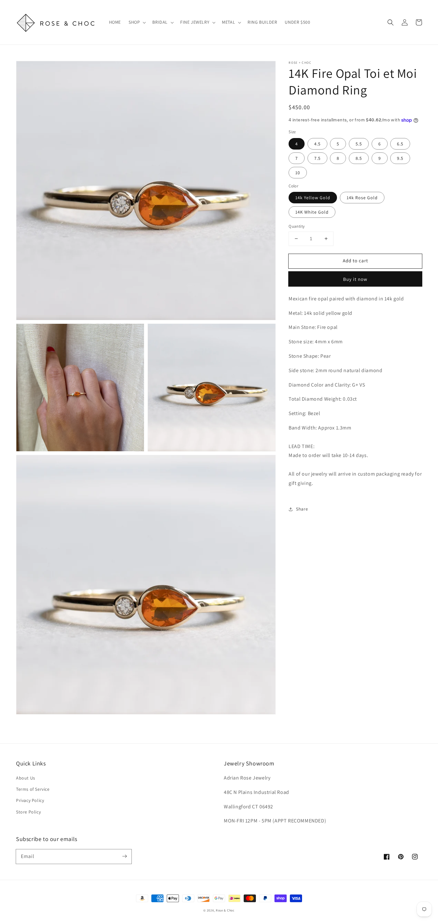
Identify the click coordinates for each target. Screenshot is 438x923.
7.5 (317, 158)
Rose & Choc (225, 910)
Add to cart (355, 260)
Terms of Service (33, 789)
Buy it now (355, 279)
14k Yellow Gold (312, 197)
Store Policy (28, 812)
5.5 (359, 144)
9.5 (400, 158)
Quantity (297, 226)
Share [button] (302, 509)
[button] (390, 22)
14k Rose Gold (362, 197)
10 (297, 173)
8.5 (359, 158)
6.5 (400, 144)
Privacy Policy (30, 800)
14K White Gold (312, 212)
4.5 (317, 144)
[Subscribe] (124, 856)
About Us (25, 778)
